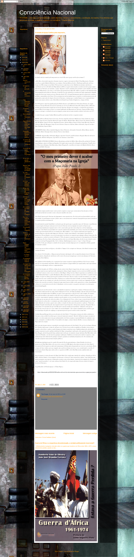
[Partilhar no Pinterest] (58, 385)
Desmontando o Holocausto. (26, 116)
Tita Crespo (44, 394)
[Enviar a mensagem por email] (50, 385)
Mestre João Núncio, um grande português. (27, 168)
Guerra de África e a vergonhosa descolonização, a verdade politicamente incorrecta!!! (64, 443)
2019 (23, 60)
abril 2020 (26, 76)
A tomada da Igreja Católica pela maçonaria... (26, 152)
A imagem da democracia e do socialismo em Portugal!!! (27, 267)
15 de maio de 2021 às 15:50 (57, 394)
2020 (23, 62)
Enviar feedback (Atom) (49, 437)
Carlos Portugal (109, 58)
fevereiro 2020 (25, 69)
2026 (23, 327)
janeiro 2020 (27, 64)
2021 (23, 314)
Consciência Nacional (47, 12)
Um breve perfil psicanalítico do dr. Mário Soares (26, 200)
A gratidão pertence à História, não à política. (27, 134)
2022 (23, 317)
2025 (23, 324)
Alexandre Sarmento (108, 47)
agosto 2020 (27, 294)
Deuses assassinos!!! (26, 82)
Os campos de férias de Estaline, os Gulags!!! (26, 210)
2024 (23, 322)
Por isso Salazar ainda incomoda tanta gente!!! (26, 221)
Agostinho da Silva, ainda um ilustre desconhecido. (27, 124)
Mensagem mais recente (44, 433)
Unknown (107, 60)
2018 (23, 57)
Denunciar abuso (107, 65)
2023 (23, 319)
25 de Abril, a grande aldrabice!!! (27, 161)
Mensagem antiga (90, 433)
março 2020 (27, 72)
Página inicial (68, 433)
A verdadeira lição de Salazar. (26, 260)
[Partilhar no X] (54, 385)
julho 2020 (26, 290)
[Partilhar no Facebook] (56, 385)
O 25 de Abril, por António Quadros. (26, 183)
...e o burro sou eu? (26, 255)
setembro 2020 (26, 298)
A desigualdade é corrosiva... (27, 94)
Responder (44, 399)
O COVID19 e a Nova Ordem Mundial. (26, 276)
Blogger (77, 551)
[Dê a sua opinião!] (52, 385)
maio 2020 (26, 282)
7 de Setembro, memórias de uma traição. (26, 103)
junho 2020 (27, 286)
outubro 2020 (25, 302)
